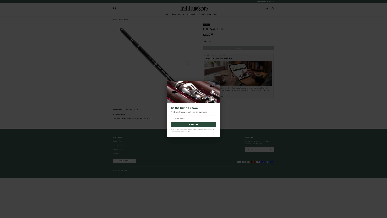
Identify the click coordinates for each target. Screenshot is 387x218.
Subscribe (193, 124)
